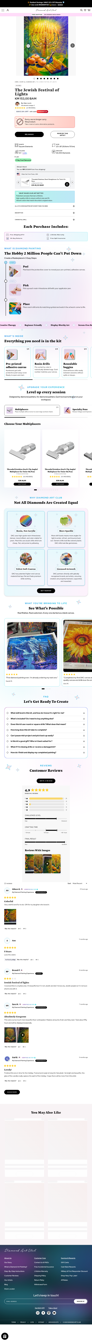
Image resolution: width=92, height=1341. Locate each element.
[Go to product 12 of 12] (57, 489)
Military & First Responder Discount (74, 1271)
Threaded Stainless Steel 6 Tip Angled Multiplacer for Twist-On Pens (22, 470)
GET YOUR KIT (46, 591)
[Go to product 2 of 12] (38, 489)
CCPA (32, 1322)
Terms (13, 1322)
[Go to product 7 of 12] (47, 489)
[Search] (81, 10)
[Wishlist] (85, 10)
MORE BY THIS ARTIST (62, 134)
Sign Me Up (80, 1301)
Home (17, 82)
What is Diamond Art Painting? (15, 1267)
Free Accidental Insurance (44, 1267)
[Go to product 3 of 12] (40, 489)
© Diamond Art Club (22, 474)
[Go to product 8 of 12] (49, 489)
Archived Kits (53, 1322)
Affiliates (64, 1280)
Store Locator (9, 1289)
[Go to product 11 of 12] (55, 489)
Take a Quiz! (52, 1308)
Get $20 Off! (40, 1308)
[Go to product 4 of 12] (42, 489)
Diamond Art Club (74, 1322)
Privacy (23, 1322)
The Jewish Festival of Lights (46, 82)
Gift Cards (65, 1262)
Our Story (8, 1262)
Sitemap (41, 1322)
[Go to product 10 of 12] (53, 489)
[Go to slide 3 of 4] (47, 688)
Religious (29, 134)
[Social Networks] (38, 1313)
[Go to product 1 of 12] (35, 489)
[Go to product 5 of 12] (44, 489)
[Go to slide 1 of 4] (43, 688)
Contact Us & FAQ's (41, 1262)
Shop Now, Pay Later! (69, 1276)
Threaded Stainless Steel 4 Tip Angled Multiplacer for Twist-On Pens (60, 470)
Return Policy (39, 1280)
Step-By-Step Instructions (14, 1271)
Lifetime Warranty (41, 1271)
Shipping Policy (40, 1276)
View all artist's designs (27, 105)
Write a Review (47, 781)
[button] (72, 45)
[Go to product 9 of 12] (51, 489)
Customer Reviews (11, 1276)
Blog (6, 1284)
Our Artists (8, 1280)
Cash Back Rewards (68, 1267)
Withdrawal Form (40, 1284)
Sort (69, 883)
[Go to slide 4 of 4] (49, 688)
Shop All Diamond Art (27, 82)
